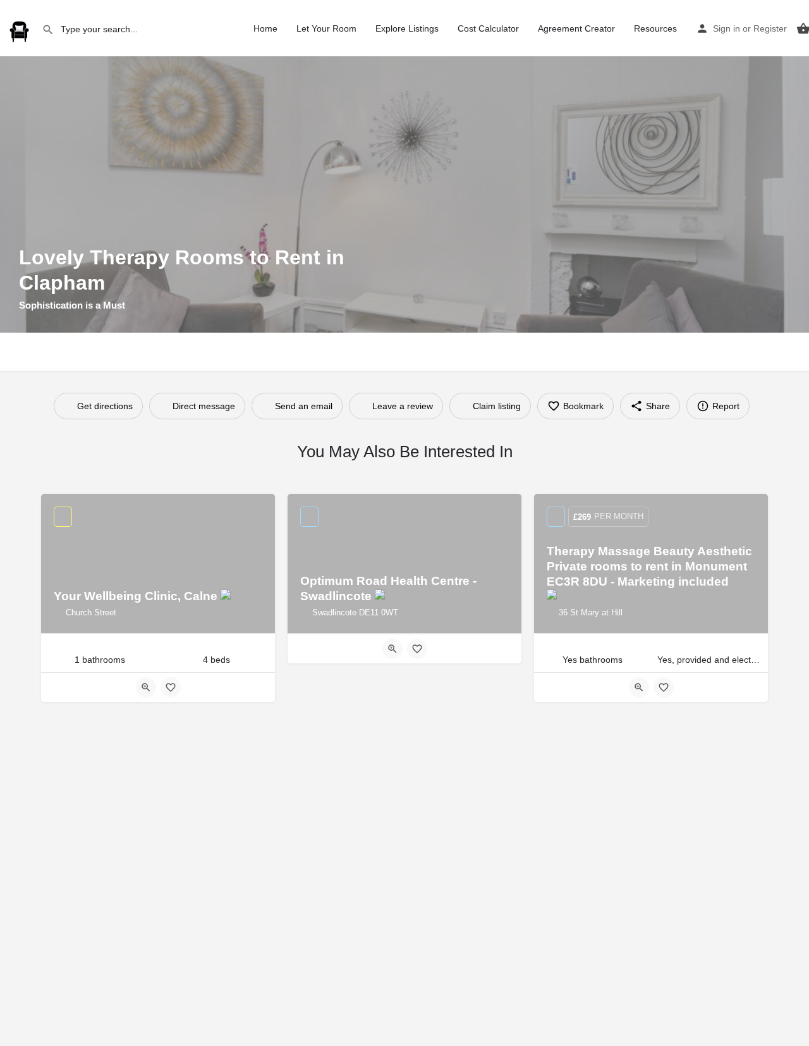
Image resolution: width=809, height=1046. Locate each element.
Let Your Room (326, 28)
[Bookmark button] (171, 687)
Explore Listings (407, 28)
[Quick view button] (146, 687)
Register (770, 28)
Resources (655, 28)
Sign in (726, 28)
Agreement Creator (576, 28)
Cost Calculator (488, 28)
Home (265, 28)
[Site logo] (20, 27)
